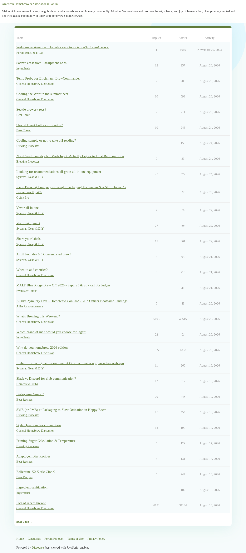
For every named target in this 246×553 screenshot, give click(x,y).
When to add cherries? (32, 270)
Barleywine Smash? (30, 394)
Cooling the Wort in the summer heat (42, 94)
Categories (34, 538)
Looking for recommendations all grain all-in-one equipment (58, 172)
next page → (24, 521)
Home (20, 538)
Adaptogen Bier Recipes (33, 456)
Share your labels (28, 239)
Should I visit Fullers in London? (39, 125)
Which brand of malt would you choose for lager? (51, 332)
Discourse (38, 547)
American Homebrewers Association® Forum (30, 4)
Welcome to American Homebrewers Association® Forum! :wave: (62, 47)
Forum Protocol (53, 538)
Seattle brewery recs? (31, 109)
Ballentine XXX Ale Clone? (36, 472)
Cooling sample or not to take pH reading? (46, 140)
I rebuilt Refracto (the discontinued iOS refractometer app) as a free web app (70, 363)
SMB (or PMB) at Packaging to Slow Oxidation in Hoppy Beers (61, 410)
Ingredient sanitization (31, 487)
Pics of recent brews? (31, 503)
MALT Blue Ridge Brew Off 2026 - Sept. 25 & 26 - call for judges (63, 285)
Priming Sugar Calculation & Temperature (46, 441)
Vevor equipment (28, 223)
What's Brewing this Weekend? (38, 316)
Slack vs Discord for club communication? (46, 378)
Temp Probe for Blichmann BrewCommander (48, 78)
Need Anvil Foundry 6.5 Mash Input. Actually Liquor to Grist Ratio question (70, 156)
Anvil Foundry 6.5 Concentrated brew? (43, 254)
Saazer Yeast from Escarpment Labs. (41, 63)
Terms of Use (75, 538)
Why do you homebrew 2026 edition (42, 347)
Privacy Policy (96, 538)
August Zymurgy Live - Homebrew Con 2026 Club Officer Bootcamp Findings (71, 301)
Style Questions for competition (38, 425)
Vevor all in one (27, 208)
